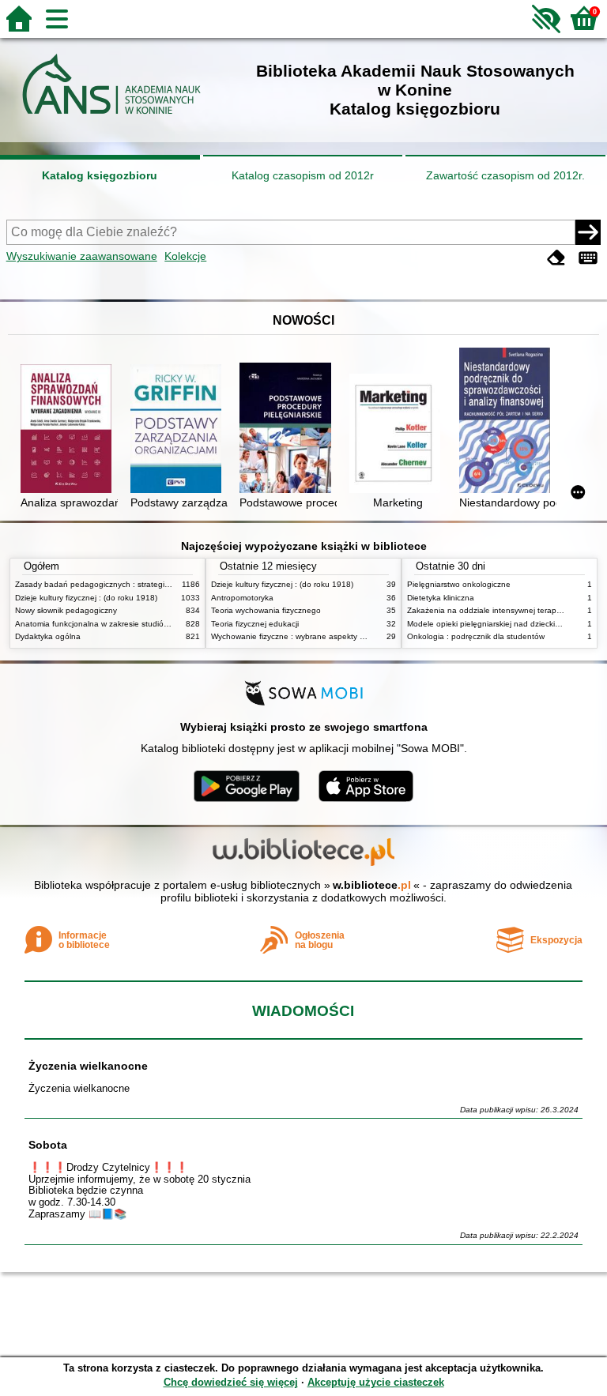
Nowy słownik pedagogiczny (66, 610)
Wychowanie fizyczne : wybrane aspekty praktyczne (305, 636)
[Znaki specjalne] (588, 258)
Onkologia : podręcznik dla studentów (476, 636)
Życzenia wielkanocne (88, 1065)
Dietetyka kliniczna (440, 597)
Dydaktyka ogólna (48, 636)
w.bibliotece (372, 885)
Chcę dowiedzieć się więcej (231, 1382)
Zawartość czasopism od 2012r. (505, 175)
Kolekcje (185, 256)
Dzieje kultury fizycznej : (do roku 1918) (86, 597)
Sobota (47, 1144)
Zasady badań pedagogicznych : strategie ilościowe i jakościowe (132, 584)
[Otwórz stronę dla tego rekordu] (69, 430)
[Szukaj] (588, 232)
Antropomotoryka (242, 597)
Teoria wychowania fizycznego (266, 610)
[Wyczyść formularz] (556, 258)
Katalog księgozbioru (99, 175)
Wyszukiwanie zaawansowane (81, 256)
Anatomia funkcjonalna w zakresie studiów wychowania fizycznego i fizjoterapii (157, 623)
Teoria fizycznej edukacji (255, 623)
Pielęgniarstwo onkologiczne (459, 584)
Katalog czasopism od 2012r (303, 175)
